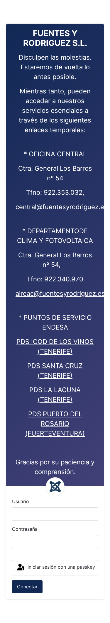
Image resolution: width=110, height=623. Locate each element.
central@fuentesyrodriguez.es (62, 207)
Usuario (20, 501)
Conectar (27, 587)
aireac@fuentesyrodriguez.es (60, 293)
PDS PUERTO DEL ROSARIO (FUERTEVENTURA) (55, 423)
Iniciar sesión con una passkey (60, 567)
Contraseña (25, 529)
